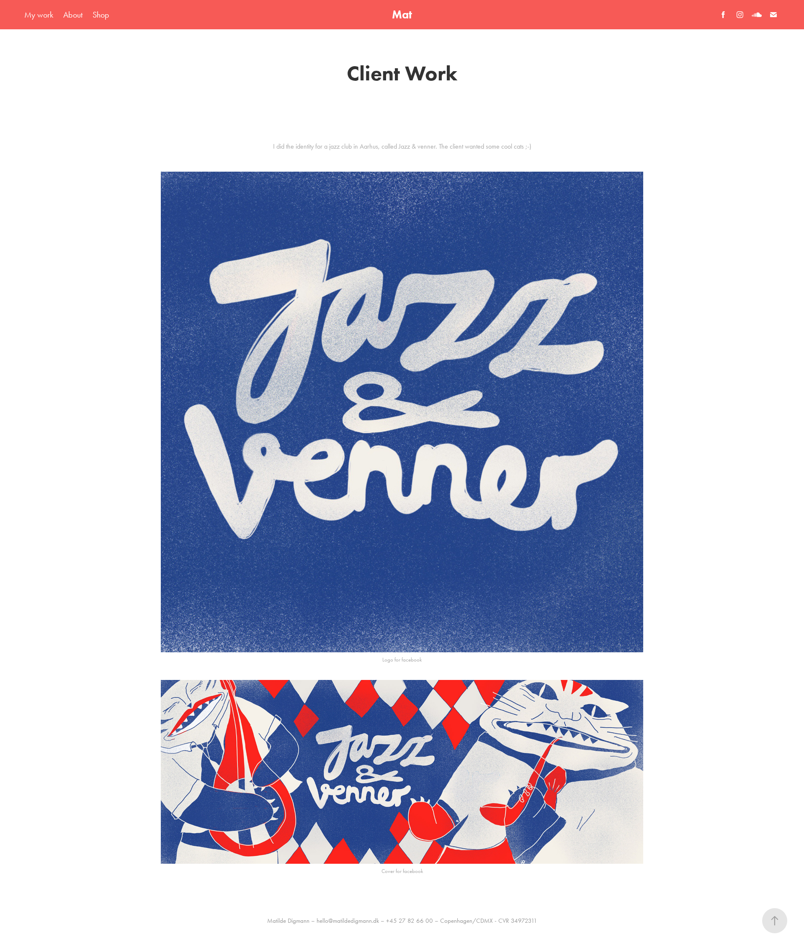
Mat (402, 14)
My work (38, 15)
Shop (101, 15)
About (72, 15)
